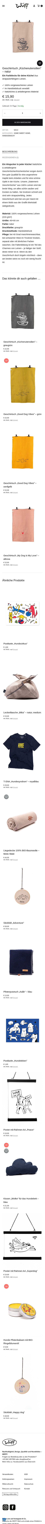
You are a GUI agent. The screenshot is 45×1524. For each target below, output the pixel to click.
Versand (16, 100)
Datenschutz (28, 1484)
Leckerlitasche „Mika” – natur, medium (22, 712)
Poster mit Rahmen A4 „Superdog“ (20, 1271)
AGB (26, 1474)
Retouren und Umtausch (11, 1489)
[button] (4, 1520)
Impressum (28, 1479)
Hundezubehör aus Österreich (24, 1462)
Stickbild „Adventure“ (13, 923)
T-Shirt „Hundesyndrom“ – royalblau (21, 781)
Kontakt (27, 1489)
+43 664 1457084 (8, 1459)
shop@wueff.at (25, 1459)
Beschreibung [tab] (9, 152)
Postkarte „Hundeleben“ (15, 1061)
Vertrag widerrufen (10, 1494)
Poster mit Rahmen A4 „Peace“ (18, 1130)
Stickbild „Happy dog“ (14, 1412)
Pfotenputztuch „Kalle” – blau (17, 992)
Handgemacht (8, 136)
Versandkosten (7, 1474)
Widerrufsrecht (7, 1484)
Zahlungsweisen (8, 1479)
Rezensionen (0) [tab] (10, 157)
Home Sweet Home (22, 133)
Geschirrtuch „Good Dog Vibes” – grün (22, 414)
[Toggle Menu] (3, 6)
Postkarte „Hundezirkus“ (15, 643)
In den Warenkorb (22, 122)
